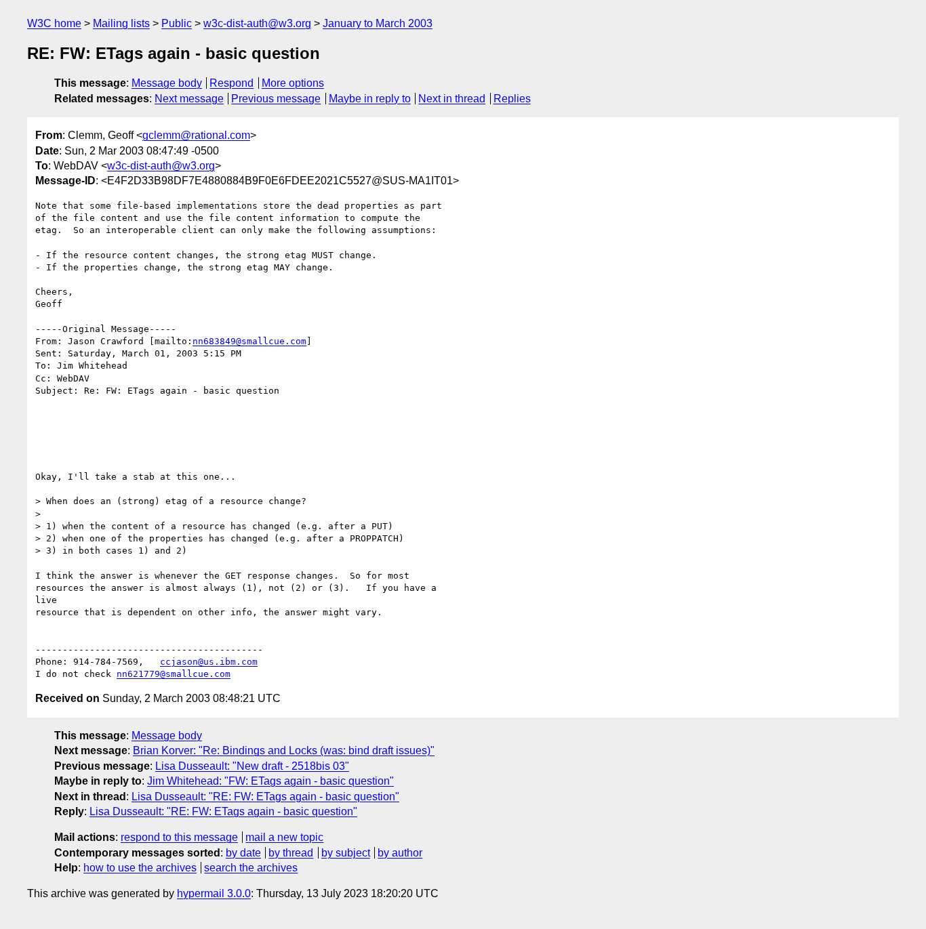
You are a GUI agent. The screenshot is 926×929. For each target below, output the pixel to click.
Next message (189, 98)
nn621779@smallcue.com (173, 674)
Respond (231, 83)
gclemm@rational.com (196, 135)
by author (400, 853)
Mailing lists (121, 23)
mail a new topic (284, 837)
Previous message (276, 98)
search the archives (251, 867)
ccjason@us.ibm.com (209, 662)
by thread (290, 853)
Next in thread (451, 98)
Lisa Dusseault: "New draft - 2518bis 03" (252, 766)
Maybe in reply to (370, 98)
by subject (345, 853)
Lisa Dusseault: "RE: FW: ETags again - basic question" (265, 796)
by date (243, 853)
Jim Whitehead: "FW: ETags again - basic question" (270, 781)
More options (293, 83)
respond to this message (179, 837)
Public (176, 23)
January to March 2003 (377, 23)
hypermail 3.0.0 (214, 893)
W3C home (54, 23)
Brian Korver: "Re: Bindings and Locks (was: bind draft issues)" (284, 750)
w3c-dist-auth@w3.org (257, 23)
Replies (512, 98)
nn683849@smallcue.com (249, 341)
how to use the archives (140, 867)
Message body (167, 83)
